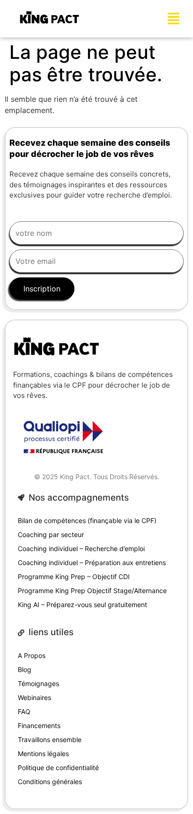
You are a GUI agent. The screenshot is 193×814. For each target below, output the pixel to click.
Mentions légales (43, 753)
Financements (39, 725)
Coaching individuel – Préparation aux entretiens (92, 562)
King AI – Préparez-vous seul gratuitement (82, 605)
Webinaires (34, 697)
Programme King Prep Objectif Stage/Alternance (92, 591)
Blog (24, 669)
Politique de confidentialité (58, 768)
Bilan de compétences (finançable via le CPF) (87, 520)
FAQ (24, 711)
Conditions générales (50, 782)
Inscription (41, 288)
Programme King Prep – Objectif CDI (74, 576)
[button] (174, 18)
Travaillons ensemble (50, 739)
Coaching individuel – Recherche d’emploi (81, 548)
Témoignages (38, 683)
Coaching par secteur (51, 534)
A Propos (31, 655)
